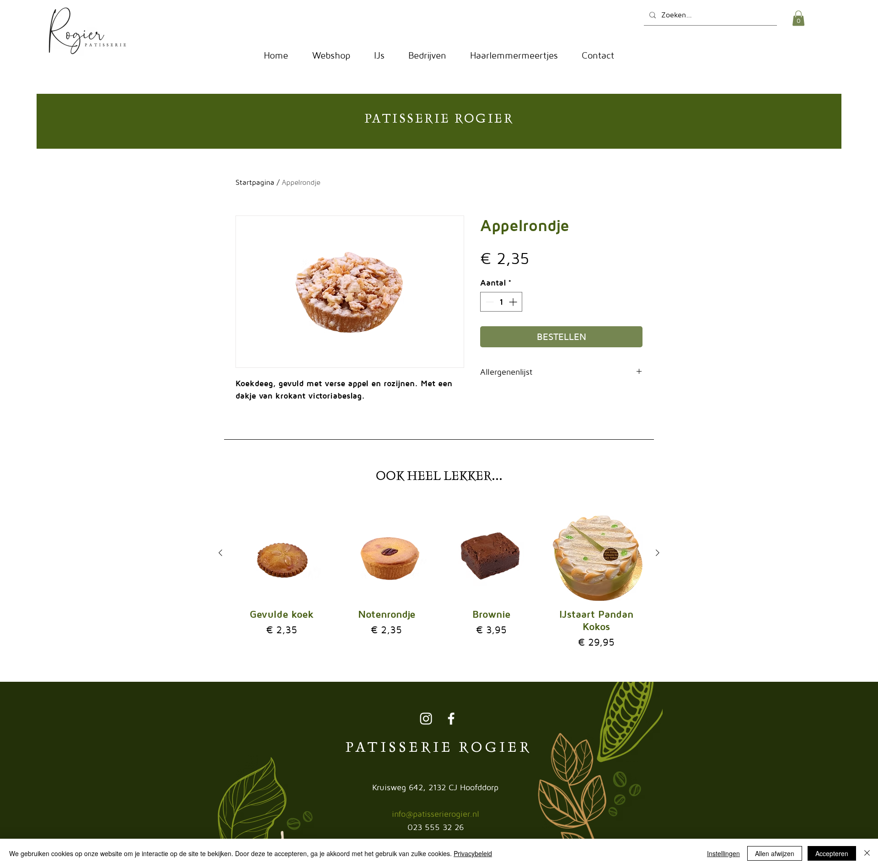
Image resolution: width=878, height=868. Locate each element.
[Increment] (514, 301)
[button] (798, 18)
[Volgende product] (657, 552)
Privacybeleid (473, 853)
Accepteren (831, 853)
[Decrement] (489, 301)
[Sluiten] (867, 853)
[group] (439, 578)
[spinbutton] (501, 301)
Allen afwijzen (774, 853)
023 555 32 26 (435, 827)
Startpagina (255, 182)
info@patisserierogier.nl (435, 814)
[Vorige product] (220, 552)
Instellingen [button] (723, 853)
